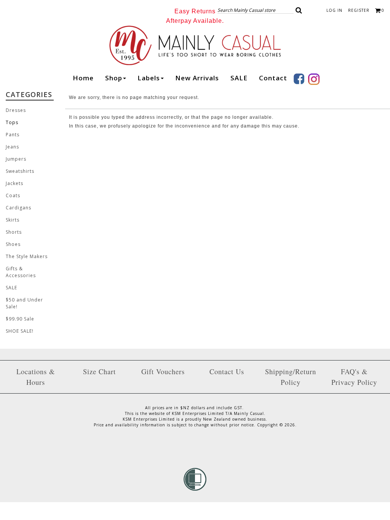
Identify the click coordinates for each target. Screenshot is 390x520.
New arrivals (197, 77)
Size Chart (99, 371)
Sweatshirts (20, 171)
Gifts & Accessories (21, 272)
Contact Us (226, 371)
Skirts (12, 220)
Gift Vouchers (163, 371)
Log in (334, 10)
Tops (12, 122)
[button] (299, 10)
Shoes (13, 244)
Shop (113, 77)
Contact (273, 77)
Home (83, 77)
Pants (12, 134)
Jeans (12, 147)
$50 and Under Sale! (24, 303)
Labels (148, 77)
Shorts (14, 232)
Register (358, 10)
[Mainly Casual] (195, 44)
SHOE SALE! (20, 331)
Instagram (314, 79)
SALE (239, 77)
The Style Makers (27, 256)
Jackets (14, 183)
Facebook (299, 79)
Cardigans (18, 207)
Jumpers (16, 159)
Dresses (16, 110)
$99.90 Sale (20, 319)
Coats (13, 195)
